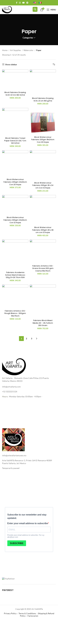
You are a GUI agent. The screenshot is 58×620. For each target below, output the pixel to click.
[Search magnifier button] (35, 9)
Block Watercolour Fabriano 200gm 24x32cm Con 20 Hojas (15, 182)
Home (5, 50)
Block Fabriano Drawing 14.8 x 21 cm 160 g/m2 (42, 99)
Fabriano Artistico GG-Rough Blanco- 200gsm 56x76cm (15, 313)
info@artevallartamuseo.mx (14, 455)
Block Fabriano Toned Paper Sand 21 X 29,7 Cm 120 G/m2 (15, 140)
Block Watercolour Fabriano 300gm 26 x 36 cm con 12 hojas (42, 230)
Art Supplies (15, 50)
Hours (5, 396)
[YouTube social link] (23, 3)
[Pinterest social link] (27, 3)
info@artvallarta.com (11, 386)
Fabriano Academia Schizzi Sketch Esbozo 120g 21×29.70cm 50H (15, 275)
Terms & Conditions (27, 613)
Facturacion (33, 616)
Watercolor (29, 50)
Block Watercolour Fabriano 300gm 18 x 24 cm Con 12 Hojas (42, 185)
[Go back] (29, 23)
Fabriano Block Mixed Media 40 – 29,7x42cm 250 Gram (43, 323)
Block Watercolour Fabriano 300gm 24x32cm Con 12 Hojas (15, 220)
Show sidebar (11, 64)
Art (3, 378)
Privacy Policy (10, 613)
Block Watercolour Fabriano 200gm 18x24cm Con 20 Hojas (42, 139)
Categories (28, 38)
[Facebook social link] (16, 3)
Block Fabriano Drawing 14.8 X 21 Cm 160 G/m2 (15, 93)
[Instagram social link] (20, 3)
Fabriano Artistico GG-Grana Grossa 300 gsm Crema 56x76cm (42, 268)
